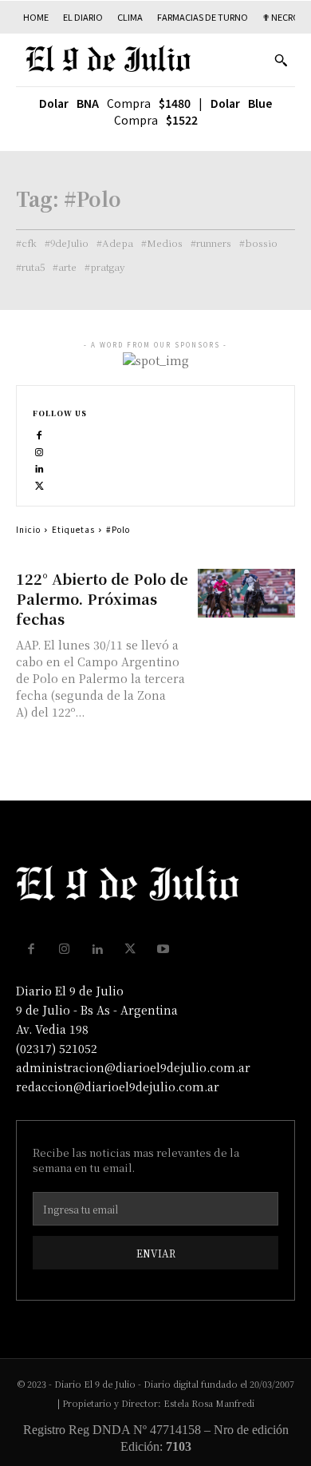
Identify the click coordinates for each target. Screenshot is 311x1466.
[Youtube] (163, 949)
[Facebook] (39, 432)
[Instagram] (39, 449)
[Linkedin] (39, 466)
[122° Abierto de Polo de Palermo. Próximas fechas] (247, 593)
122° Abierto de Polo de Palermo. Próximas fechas (102, 598)
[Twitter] (39, 483)
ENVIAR (155, 1253)
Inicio (28, 529)
